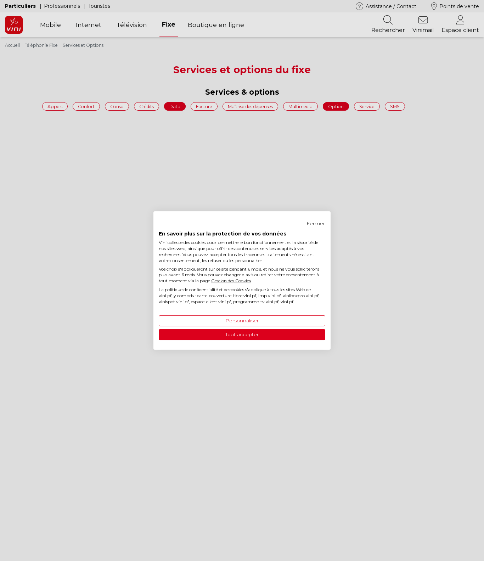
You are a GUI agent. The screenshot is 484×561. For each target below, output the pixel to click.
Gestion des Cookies (231, 280)
